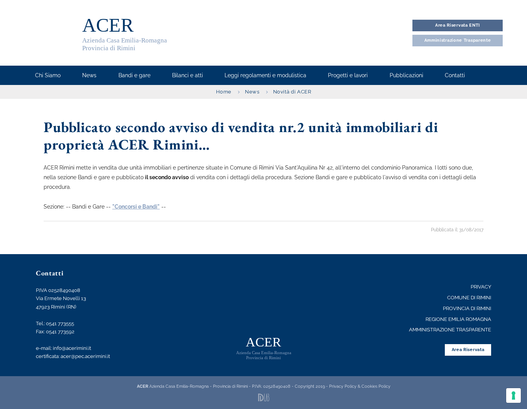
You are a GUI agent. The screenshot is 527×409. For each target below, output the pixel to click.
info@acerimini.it (72, 348)
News (252, 92)
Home (224, 92)
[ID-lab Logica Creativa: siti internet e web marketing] (263, 397)
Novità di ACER (292, 92)
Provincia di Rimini (467, 308)
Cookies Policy (375, 386)
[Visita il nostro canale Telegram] (499, 75)
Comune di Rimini (469, 297)
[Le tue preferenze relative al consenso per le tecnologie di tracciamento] (513, 395)
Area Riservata (468, 349)
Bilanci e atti (187, 75)
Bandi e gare (134, 75)
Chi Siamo (48, 75)
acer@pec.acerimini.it (85, 356)
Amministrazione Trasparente (450, 330)
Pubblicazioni (406, 75)
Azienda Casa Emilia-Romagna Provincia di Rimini (124, 33)
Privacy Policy (342, 386)
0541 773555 (60, 323)
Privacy (481, 287)
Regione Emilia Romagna (458, 319)
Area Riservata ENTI (457, 25)
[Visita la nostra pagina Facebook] (485, 75)
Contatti (455, 75)
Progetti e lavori (348, 75)
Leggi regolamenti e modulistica (265, 75)
